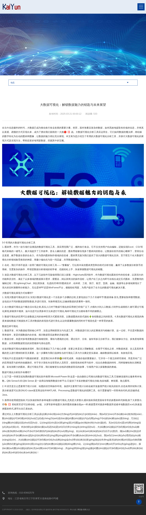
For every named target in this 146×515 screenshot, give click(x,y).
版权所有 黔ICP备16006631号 (57, 510)
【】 (69, 132)
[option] (73, 44)
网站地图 (73, 510)
